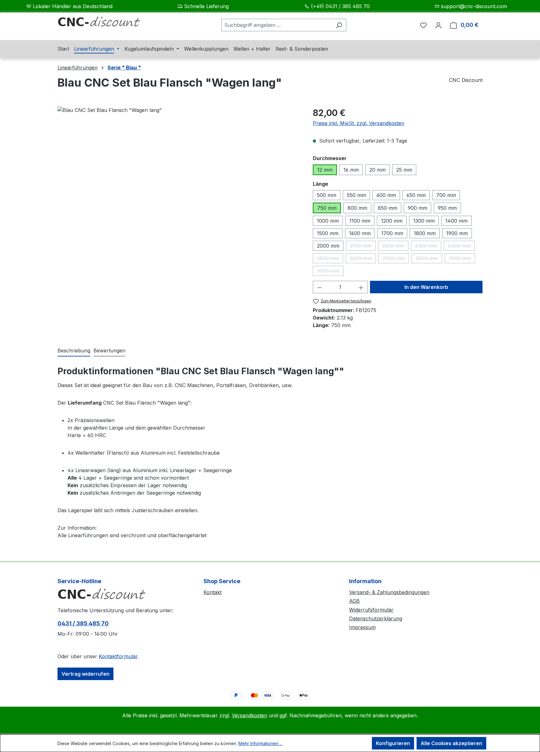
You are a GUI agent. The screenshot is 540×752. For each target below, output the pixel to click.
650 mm (416, 195)
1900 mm (457, 233)
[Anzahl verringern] (319, 287)
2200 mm (395, 247)
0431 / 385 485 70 (83, 623)
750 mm (327, 208)
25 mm (404, 170)
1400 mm (456, 221)
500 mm (326, 195)
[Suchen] (339, 25)
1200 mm (391, 221)
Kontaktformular (118, 656)
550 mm (356, 195)
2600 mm (363, 259)
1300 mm (424, 221)
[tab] (74, 350)
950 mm (447, 208)
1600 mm (360, 233)
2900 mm (462, 259)
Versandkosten (249, 715)
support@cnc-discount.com (474, 6)
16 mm (351, 170)
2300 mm (428, 247)
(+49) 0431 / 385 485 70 (340, 6)
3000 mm (330, 272)
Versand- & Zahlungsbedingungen (389, 592)
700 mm (446, 195)
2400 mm (461, 247)
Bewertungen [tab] (109, 350)
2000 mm (328, 246)
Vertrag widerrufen (85, 674)
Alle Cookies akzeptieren (451, 743)
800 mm (357, 208)
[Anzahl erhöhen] (361, 287)
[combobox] (276, 25)
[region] (179, 173)
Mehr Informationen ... (260, 743)
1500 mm (327, 233)
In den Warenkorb (426, 287)
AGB (354, 601)
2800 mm (429, 259)
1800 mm (425, 233)
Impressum (362, 627)
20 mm (377, 170)
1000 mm (328, 221)
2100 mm (363, 247)
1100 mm (359, 221)
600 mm (386, 195)
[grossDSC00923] (179, 173)
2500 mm (330, 259)
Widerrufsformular (371, 610)
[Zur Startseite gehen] (104, 24)
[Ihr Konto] (438, 25)
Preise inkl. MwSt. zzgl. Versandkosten (358, 123)
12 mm (324, 170)
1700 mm (392, 233)
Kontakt (212, 592)
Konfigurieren (393, 743)
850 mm (387, 208)
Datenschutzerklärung (375, 618)
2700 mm (395, 259)
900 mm (417, 208)
